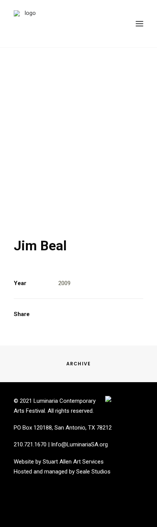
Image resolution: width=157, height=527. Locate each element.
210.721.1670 (30, 444)
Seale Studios (93, 471)
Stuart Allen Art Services (73, 461)
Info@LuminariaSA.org (79, 444)
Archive (78, 363)
